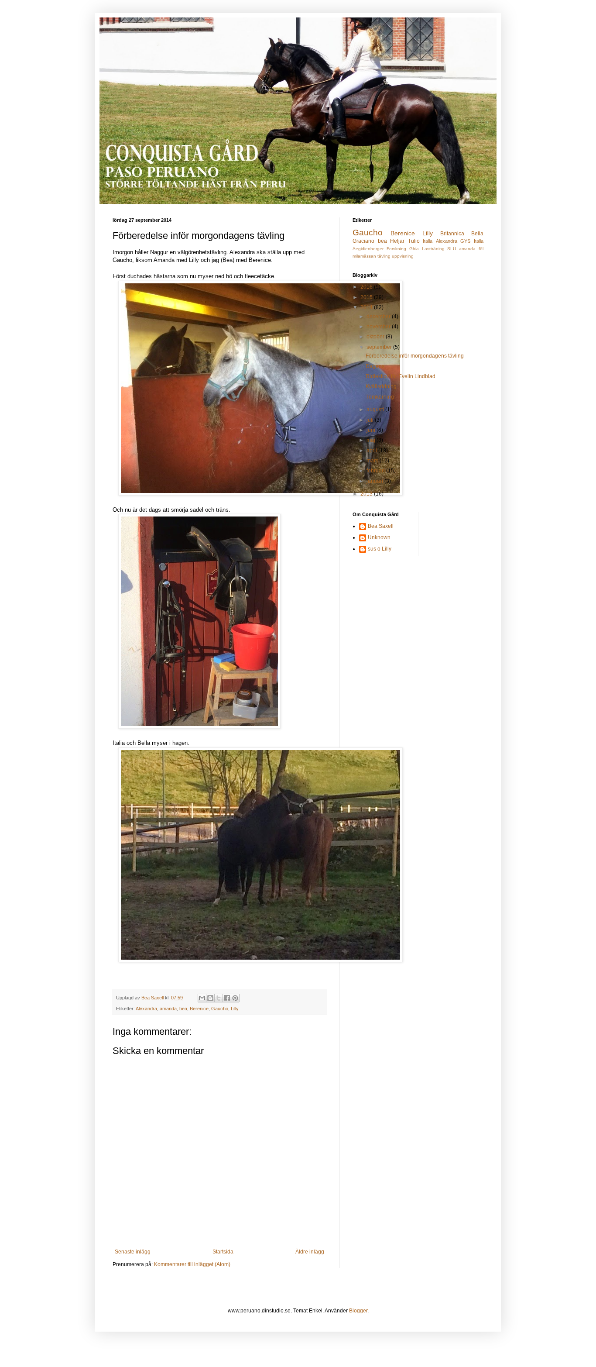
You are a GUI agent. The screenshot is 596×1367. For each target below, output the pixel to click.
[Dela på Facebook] (227, 998)
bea (183, 1008)
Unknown (379, 537)
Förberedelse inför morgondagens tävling (415, 356)
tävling (383, 256)
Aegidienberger (368, 248)
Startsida (222, 1252)
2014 (367, 307)
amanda (168, 1008)
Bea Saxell (381, 526)
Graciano (363, 241)
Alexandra (146, 1008)
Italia (427, 241)
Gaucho (219, 1008)
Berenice (199, 1008)
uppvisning (403, 256)
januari (375, 481)
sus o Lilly (379, 549)
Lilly (235, 1008)
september (380, 347)
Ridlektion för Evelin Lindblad (400, 376)
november (379, 327)
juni (372, 430)
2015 (367, 297)
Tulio (414, 241)
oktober (376, 337)
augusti (376, 409)
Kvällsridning (381, 386)
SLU (451, 248)
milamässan (364, 256)
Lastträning (433, 248)
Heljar (397, 241)
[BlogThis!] (210, 998)
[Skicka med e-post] (202, 998)
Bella (477, 234)
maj (372, 440)
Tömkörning (380, 397)
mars (373, 461)
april (372, 451)
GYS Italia (471, 241)
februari (376, 471)
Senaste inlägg (133, 1252)
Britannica (452, 234)
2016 (367, 287)
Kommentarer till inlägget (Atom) (192, 1264)
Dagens (375, 366)
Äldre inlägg (309, 1252)
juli (371, 420)
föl (481, 248)
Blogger (358, 1311)
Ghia (414, 248)
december (379, 316)
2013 (367, 494)
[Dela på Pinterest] (235, 998)
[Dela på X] (218, 998)
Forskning (396, 248)
